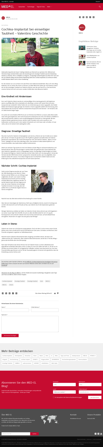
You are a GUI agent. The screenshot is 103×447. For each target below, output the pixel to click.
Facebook (4, 265)
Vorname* (55, 381)
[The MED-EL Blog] (8, 6)
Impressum (89, 439)
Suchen (34, 433)
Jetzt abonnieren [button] (95, 397)
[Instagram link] (98, 434)
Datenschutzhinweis (81, 439)
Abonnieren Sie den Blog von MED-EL (11, 273)
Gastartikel (5, 25)
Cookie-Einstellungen (97, 439)
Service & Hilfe (91, 418)
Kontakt (12, 1)
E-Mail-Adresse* (83, 389)
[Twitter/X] (6, 293)
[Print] (16, 293)
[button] (49, 7)
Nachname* (82, 381)
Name (4, 307)
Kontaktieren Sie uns (75, 418)
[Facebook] (3, 293)
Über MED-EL (5, 1)
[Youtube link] (100, 434)
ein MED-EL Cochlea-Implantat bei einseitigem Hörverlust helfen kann (29, 262)
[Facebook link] (95, 434)
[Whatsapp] (9, 293)
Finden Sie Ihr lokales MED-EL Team (11, 425)
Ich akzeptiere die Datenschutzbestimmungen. (68, 397)
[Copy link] (13, 293)
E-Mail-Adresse (35, 307)
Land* (54, 389)
